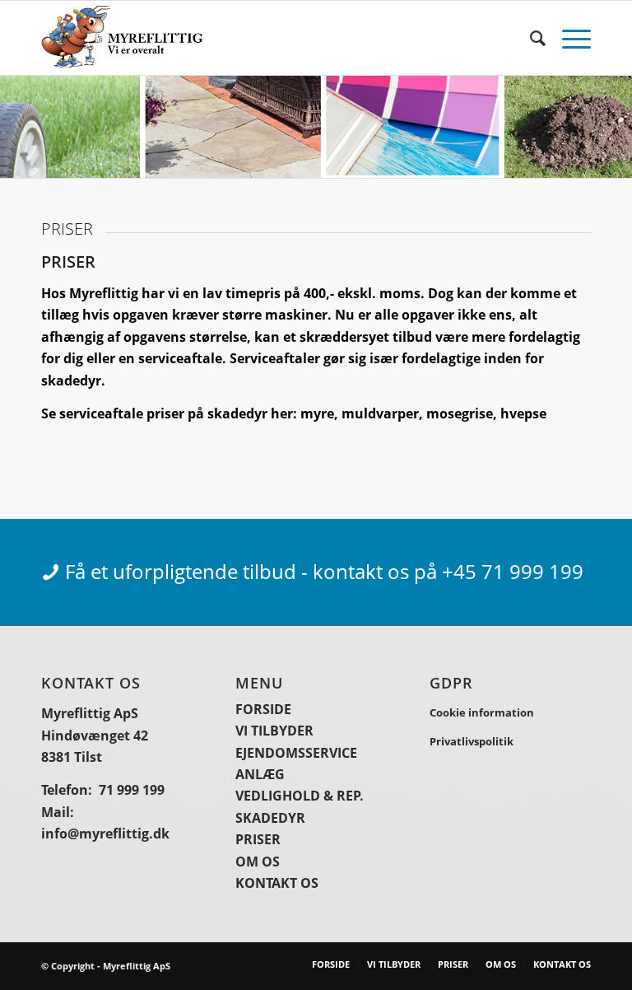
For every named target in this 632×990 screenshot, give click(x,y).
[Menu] (568, 38)
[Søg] (530, 38)
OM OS (257, 861)
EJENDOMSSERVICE (296, 753)
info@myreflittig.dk (105, 833)
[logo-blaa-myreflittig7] (121, 38)
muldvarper (380, 413)
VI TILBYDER (274, 730)
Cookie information (482, 712)
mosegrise (459, 413)
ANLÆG (260, 774)
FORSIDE (263, 709)
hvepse (523, 413)
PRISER (258, 839)
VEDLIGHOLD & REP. (299, 796)
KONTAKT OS (276, 883)
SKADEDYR (270, 818)
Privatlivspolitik (472, 741)
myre (317, 413)
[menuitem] (530, 38)
